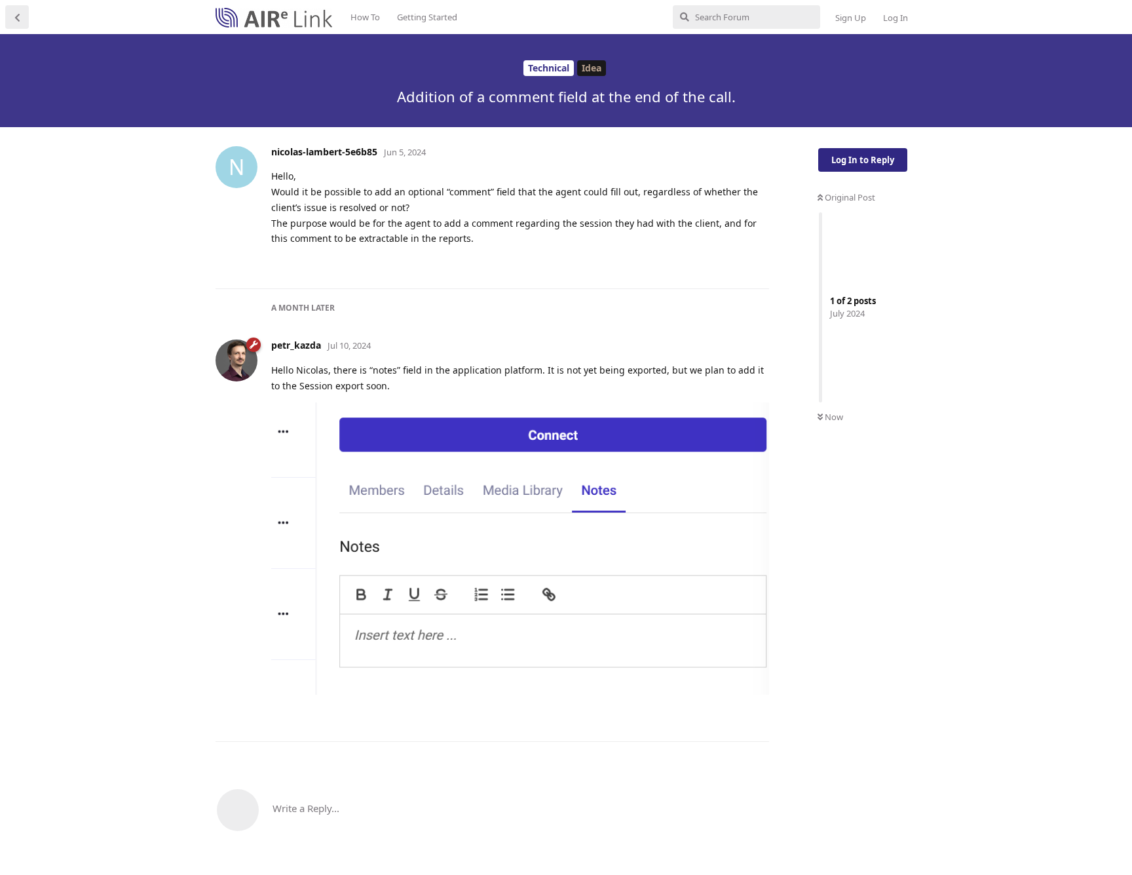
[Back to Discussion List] (17, 17)
